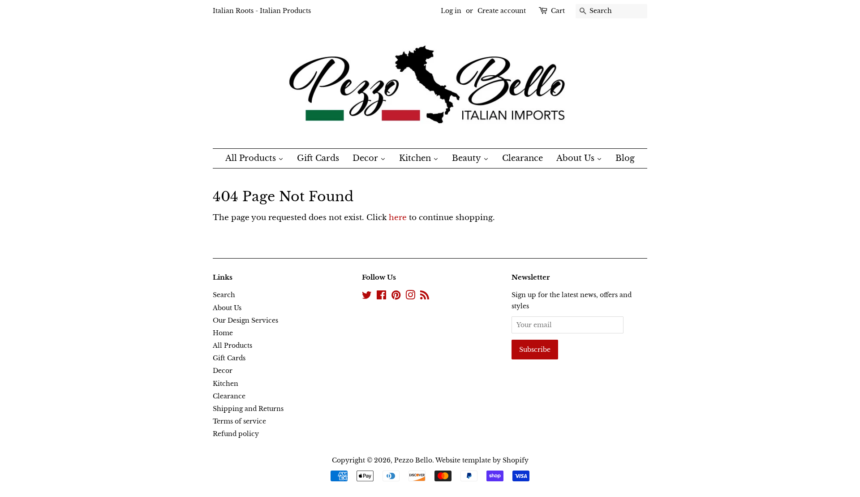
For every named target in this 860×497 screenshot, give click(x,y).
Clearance (229, 396)
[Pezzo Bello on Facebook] (381, 297)
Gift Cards (229, 358)
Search (224, 295)
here (398, 217)
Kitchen (225, 384)
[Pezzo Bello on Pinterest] (396, 297)
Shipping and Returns (248, 409)
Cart (558, 11)
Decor (222, 371)
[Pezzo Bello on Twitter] (367, 297)
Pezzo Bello (413, 460)
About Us (227, 308)
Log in (451, 11)
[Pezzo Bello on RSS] (425, 297)
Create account (501, 11)
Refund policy (236, 434)
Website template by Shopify (482, 460)
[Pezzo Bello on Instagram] (410, 297)
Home (223, 333)
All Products (232, 345)
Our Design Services (245, 320)
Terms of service (239, 421)
